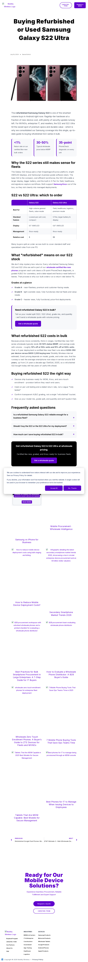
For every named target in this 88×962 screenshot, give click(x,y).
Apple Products (43, 951)
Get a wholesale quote (28, 323)
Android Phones (43, 948)
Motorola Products (44, 938)
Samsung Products (44, 935)
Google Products (43, 944)
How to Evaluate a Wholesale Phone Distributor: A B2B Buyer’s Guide (61, 674)
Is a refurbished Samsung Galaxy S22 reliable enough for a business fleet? (40, 416)
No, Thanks (72, 488)
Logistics (27, 954)
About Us (9, 948)
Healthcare (27, 951)
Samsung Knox (60, 184)
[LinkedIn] (2, 959)
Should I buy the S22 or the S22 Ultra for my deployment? (40, 426)
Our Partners (10, 945)
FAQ (7, 951)
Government (28, 944)
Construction (28, 941)
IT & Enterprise (28, 938)
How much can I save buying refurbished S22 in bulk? (38, 434)
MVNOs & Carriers (29, 935)
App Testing (28, 948)
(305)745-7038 (11, 941)
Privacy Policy (37, 959)
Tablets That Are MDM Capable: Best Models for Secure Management (27, 818)
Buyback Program (12, 938)
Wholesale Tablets (44, 941)
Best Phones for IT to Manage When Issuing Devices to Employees (61, 804)
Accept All (53, 488)
